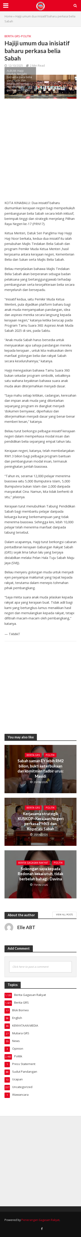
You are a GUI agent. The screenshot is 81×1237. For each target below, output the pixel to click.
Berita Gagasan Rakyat (33, 862)
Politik (26, 36)
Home (8, 16)
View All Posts (64, 914)
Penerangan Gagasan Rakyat (40, 1220)
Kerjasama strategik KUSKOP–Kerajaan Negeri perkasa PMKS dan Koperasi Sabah (40, 821)
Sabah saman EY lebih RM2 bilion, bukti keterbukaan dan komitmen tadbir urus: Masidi (41, 768)
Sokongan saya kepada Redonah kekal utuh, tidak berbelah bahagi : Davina (40, 873)
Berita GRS (12, 36)
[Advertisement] (40, 151)
